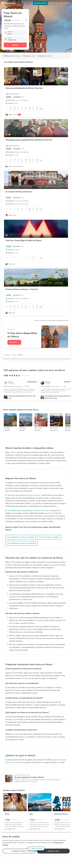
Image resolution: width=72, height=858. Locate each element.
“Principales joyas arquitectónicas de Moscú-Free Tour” (28, 510)
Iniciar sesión (55, 3)
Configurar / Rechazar (19, 851)
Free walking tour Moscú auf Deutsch (21, 543)
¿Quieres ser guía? (40, 3)
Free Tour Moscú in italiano (49, 537)
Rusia (14, 355)
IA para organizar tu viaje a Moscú (29, 777)
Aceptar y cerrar (53, 851)
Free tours (7, 355)
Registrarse (66, 3)
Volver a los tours (37, 848)
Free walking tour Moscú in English (20, 537)
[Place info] (26, 20)
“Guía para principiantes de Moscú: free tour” (24, 495)
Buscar (15, 45)
